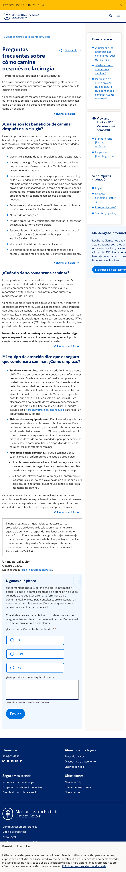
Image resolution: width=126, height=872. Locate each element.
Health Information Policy (37, 569)
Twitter (12, 761)
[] (105, 197)
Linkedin (21, 761)
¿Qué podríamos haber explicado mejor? (30, 677)
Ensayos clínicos (74, 766)
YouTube (16, 761)
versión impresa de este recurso (45, 409)
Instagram (3, 761)
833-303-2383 (11, 756)
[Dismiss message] (121, 5)
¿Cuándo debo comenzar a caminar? (104, 69)
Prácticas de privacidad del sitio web (84, 866)
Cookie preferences (14, 831)
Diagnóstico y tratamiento (80, 761)
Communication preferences (19, 826)
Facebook (8, 761)
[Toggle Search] (111, 16)
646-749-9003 (35, 4)
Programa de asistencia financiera (22, 787)
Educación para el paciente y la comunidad (28, 36)
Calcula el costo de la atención (20, 792)
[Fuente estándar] (103, 142)
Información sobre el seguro (19, 782)
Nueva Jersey (73, 792)
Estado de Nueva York (78, 787)
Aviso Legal (9, 836)
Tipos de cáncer (74, 756)
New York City (73, 782)
